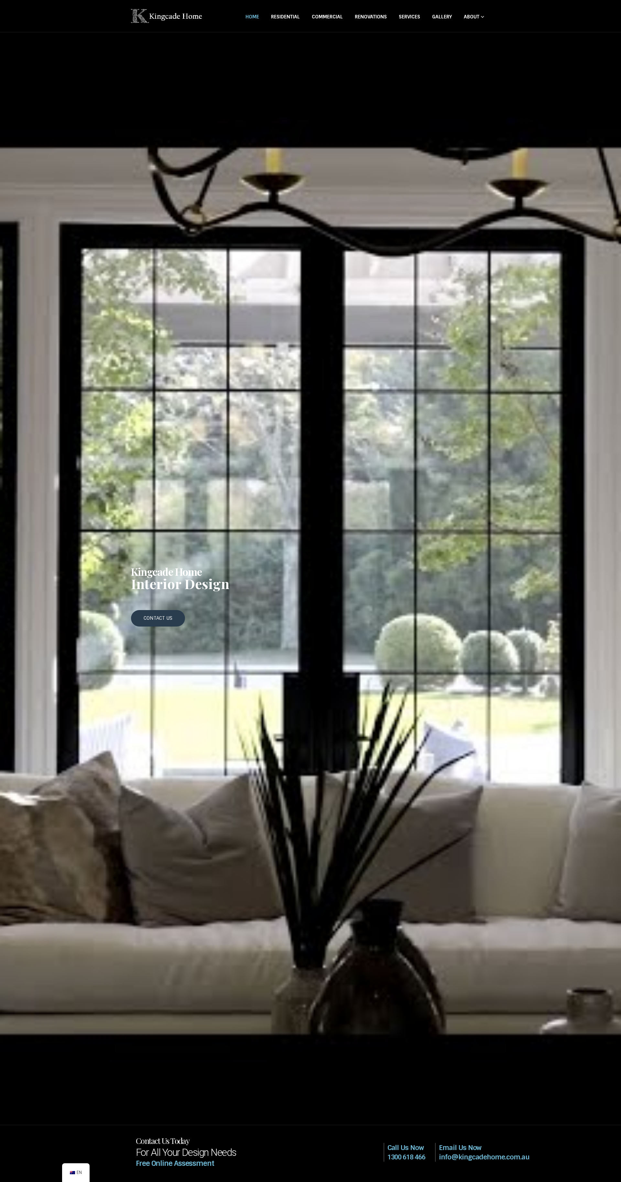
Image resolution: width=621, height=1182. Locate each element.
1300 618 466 (406, 1157)
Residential (285, 17)
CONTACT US (158, 618)
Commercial (327, 17)
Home (252, 17)
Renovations (371, 17)
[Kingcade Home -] (166, 16)
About (471, 17)
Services (409, 17)
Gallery (442, 17)
